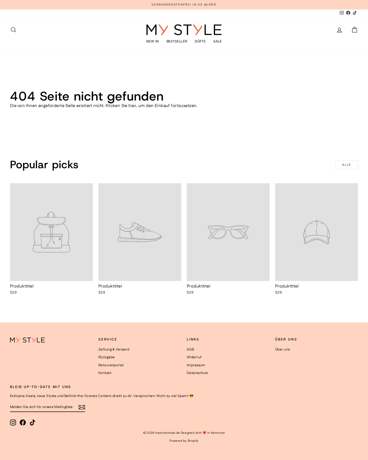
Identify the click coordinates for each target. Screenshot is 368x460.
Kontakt (104, 373)
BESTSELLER (177, 41)
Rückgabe (106, 357)
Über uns (282, 349)
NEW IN (152, 41)
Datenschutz (197, 373)
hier (132, 106)
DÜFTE (200, 41)
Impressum (196, 365)
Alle (346, 165)
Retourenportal (111, 365)
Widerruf (194, 357)
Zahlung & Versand (113, 349)
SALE (217, 41)
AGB (190, 349)
